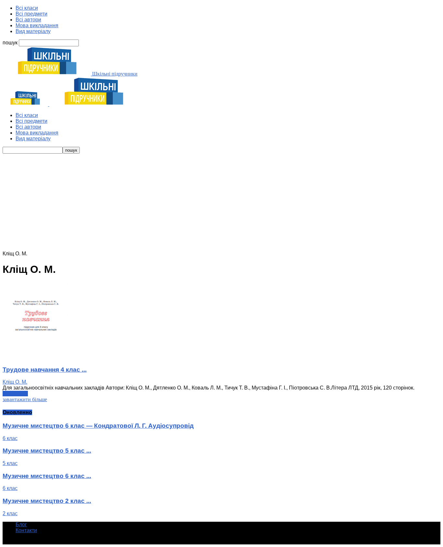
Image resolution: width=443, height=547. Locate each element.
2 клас (10, 513)
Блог (21, 524)
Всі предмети (31, 14)
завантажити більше (25, 399)
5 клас (10, 463)
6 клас (10, 438)
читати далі (15, 393)
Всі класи (27, 8)
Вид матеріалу (33, 31)
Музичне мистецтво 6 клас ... (47, 475)
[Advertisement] (221, 202)
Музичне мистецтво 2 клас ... (47, 500)
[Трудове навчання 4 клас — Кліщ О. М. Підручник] (36, 357)
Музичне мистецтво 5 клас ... (47, 450)
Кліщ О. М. (15, 382)
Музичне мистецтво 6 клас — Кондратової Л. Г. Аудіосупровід (98, 425)
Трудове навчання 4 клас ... (45, 369)
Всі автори (28, 19)
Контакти (26, 530)
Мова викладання (37, 25)
